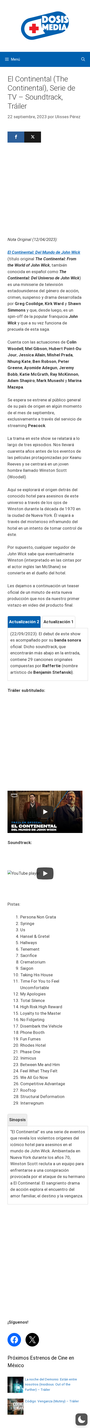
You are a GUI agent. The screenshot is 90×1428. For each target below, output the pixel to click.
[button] (82, 1419)
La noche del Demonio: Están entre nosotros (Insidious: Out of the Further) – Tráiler (51, 1384)
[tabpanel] (47, 653)
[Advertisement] (45, 191)
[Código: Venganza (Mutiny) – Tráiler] (16, 1413)
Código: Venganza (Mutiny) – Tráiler (52, 1401)
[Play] (45, 812)
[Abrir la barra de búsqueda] (83, 59)
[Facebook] (16, 137)
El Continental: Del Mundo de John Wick (44, 252)
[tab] (24, 622)
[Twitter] (32, 137)
